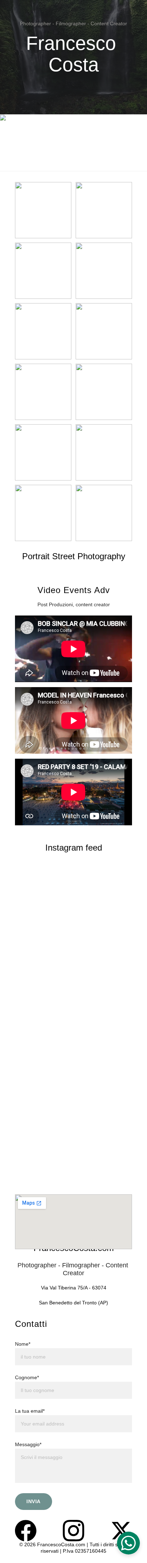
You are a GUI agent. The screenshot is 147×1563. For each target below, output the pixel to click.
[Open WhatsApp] (128, 1543)
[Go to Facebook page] (25, 1530)
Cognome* (27, 1377)
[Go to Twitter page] (121, 1530)
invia (33, 1501)
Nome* (22, 1344)
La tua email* (30, 1411)
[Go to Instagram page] (73, 1530)
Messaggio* (28, 1444)
